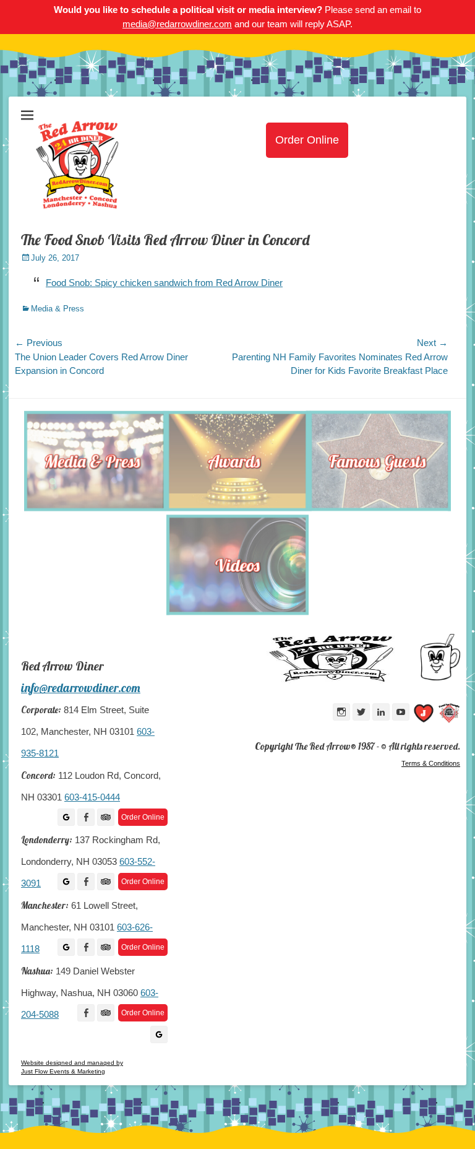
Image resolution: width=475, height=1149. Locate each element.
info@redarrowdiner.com (80, 687)
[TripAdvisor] (105, 817)
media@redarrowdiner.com (177, 24)
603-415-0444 (92, 797)
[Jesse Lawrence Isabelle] (424, 715)
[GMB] (66, 817)
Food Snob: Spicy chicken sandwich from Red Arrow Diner (164, 282)
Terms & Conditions (430, 763)
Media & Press (57, 308)
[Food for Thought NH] (449, 715)
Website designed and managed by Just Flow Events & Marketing (72, 1067)
